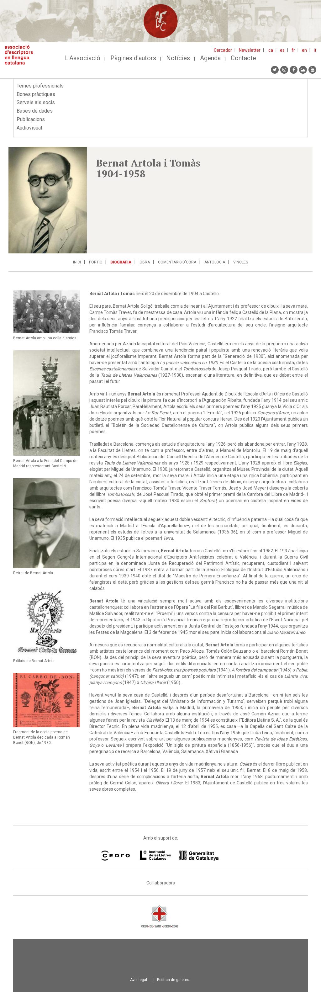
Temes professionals (40, 86)
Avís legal (138, 980)
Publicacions (31, 119)
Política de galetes (173, 980)
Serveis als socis (36, 102)
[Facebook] (293, 70)
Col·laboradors (160, 882)
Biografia (120, 262)
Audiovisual (29, 128)
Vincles (240, 262)
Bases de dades (35, 111)
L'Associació (82, 58)
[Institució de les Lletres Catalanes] (179, 856)
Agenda (210, 58)
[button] (47, 200)
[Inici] (21, 55)
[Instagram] (284, 70)
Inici (77, 262)
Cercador (223, 50)
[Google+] (303, 70)
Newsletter (249, 50)
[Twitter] (275, 70)
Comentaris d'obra (177, 262)
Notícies (178, 58)
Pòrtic (95, 262)
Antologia (214, 262)
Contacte (243, 58)
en (304, 50)
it (315, 50)
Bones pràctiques (36, 94)
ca (270, 50)
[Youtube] (312, 70)
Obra (144, 262)
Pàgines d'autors (133, 58)
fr (293, 50)
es (282, 50)
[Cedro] (115, 856)
